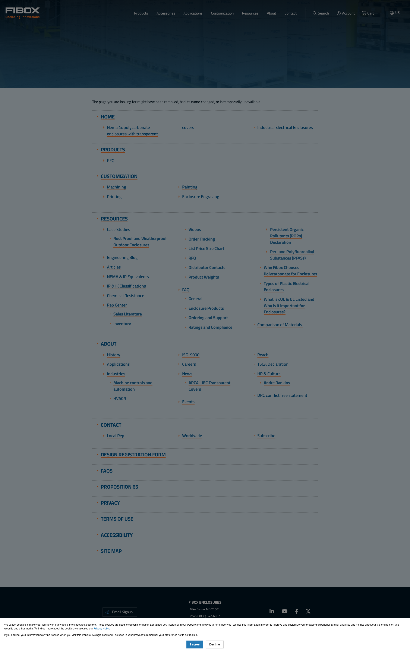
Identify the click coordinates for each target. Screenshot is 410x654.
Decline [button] (214, 644)
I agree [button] (195, 644)
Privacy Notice (102, 628)
